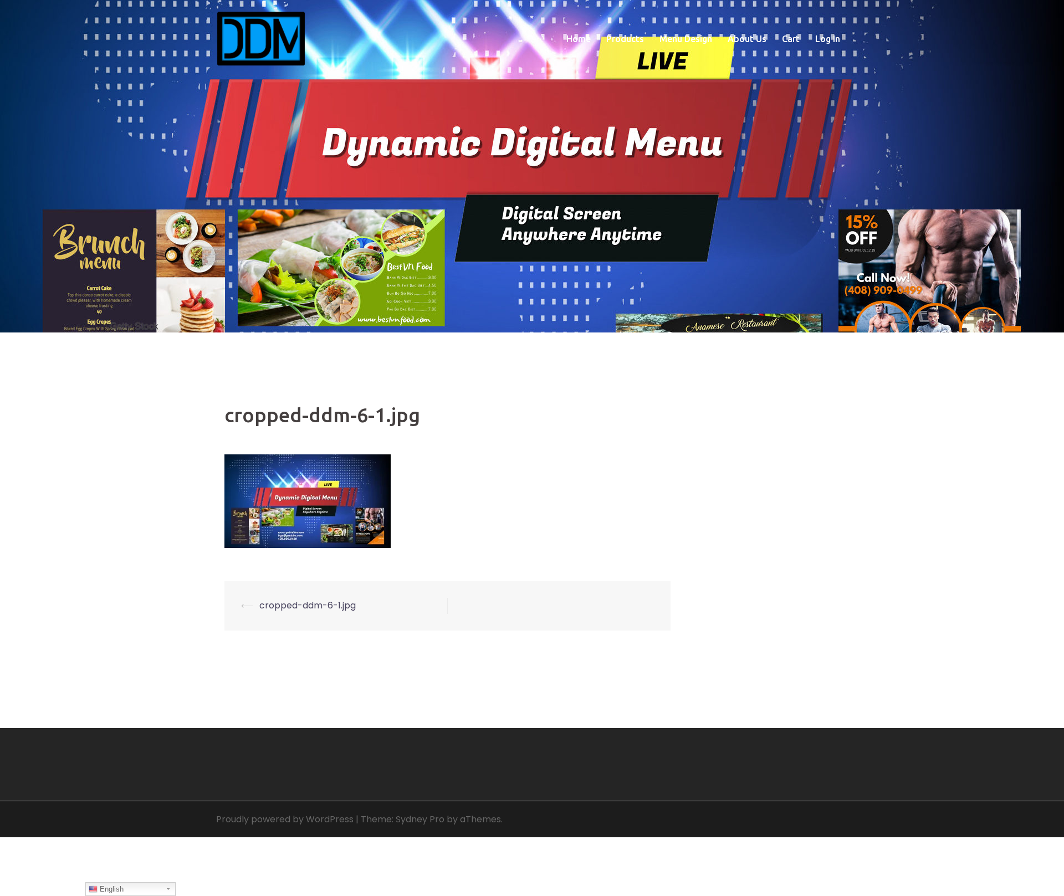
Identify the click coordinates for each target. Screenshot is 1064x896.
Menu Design (685, 39)
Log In (827, 39)
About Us (747, 39)
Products (625, 39)
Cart (791, 39)
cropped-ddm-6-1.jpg (307, 605)
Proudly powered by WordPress (285, 819)
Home (578, 39)
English (111, 889)
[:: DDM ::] (261, 38)
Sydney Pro (420, 819)
